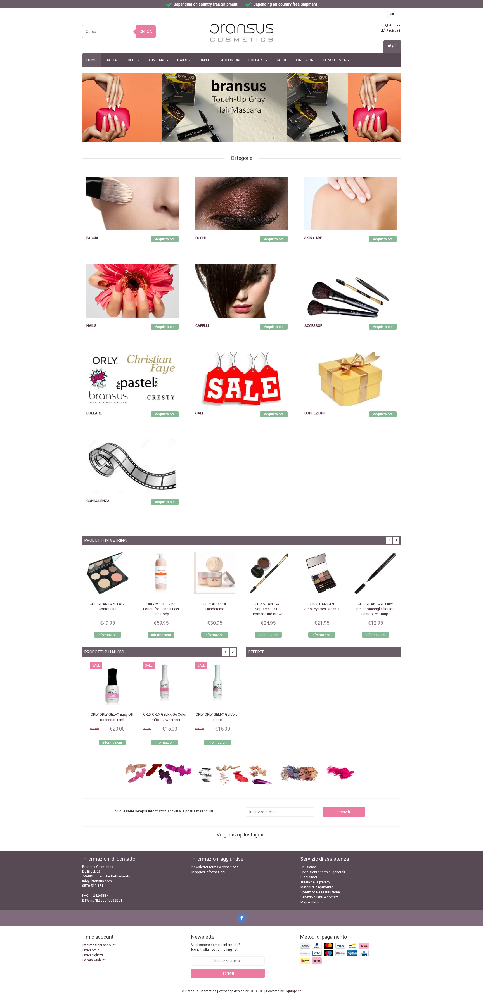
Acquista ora (165, 239)
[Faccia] (132, 203)
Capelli (206, 60)
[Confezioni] (350, 378)
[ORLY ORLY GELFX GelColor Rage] (212, 684)
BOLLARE (256, 60)
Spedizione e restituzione (320, 892)
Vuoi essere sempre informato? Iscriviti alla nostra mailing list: (215, 947)
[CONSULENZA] (132, 466)
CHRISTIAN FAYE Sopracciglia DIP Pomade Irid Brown (268, 609)
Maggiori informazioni (208, 872)
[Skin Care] (350, 203)
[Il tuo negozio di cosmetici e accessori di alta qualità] (241, 30)
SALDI (281, 60)
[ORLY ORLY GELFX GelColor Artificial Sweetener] (160, 684)
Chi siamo (308, 867)
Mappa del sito (311, 902)
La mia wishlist (94, 960)
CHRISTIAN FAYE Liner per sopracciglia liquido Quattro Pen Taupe (375, 609)
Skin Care (157, 60)
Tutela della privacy (315, 882)
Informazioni (107, 635)
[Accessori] (350, 291)
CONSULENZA (335, 60)
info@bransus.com (97, 881)
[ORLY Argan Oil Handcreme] (214, 573)
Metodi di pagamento (316, 887)
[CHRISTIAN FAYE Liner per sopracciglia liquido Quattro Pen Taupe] (375, 573)
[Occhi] (241, 203)
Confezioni (304, 60)
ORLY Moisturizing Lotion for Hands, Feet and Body (161, 609)
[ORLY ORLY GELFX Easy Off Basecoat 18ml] (107, 684)
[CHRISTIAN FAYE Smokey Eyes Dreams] (322, 573)
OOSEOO (257, 991)
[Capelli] (241, 291)
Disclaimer (308, 877)
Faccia (111, 60)
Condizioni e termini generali (322, 872)
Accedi (394, 25)
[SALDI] (241, 378)
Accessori (230, 60)
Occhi (130, 60)
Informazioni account (99, 945)
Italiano (394, 14)
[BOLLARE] (132, 378)
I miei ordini (91, 950)
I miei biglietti (92, 955)
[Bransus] (255, 107)
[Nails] (132, 291)
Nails (182, 60)
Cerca (145, 31)
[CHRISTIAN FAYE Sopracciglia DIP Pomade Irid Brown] (268, 573)
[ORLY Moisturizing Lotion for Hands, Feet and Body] (161, 573)
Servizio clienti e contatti (319, 897)
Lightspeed (293, 991)
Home (91, 60)
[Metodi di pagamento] (335, 953)
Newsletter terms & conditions (214, 867)
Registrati (392, 30)
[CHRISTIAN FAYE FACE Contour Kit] (107, 573)
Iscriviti (344, 812)
